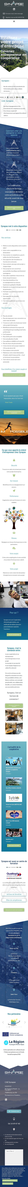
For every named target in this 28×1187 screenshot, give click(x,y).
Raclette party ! (10, 839)
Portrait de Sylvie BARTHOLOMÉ (14, 804)
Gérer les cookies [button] (6, 1178)
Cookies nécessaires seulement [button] (10, 1180)
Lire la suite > (8, 773)
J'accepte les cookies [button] (7, 1183)
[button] (14, 21)
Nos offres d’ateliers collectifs (13, 788)
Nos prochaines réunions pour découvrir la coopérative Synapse (13, 769)
